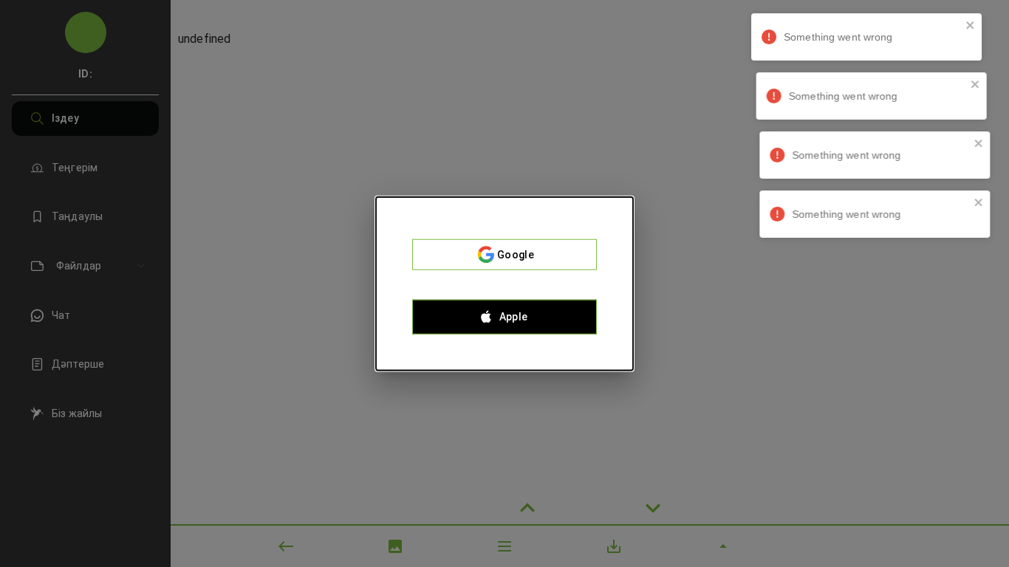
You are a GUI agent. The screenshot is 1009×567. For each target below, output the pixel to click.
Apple (513, 317)
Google (515, 255)
